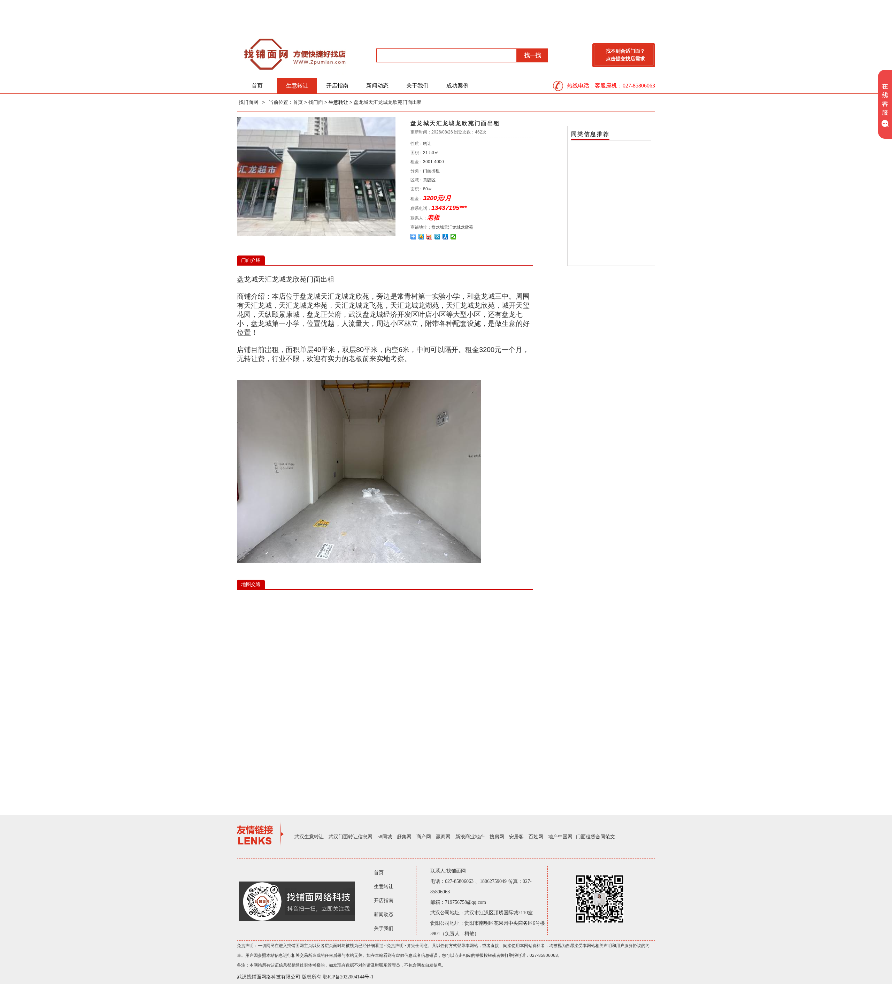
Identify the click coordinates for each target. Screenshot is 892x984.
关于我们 (417, 86)
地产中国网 (560, 836)
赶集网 (404, 836)
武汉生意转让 (309, 836)
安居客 (516, 836)
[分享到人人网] (445, 236)
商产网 (423, 836)
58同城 (384, 836)
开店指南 (337, 86)
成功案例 (457, 86)
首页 (257, 86)
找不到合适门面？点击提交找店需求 (625, 54)
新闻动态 (377, 86)
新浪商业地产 (470, 836)
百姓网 (536, 836)
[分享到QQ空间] (421, 236)
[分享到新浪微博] (429, 236)
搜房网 (497, 836)
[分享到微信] (453, 236)
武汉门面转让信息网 (350, 836)
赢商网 (443, 836)
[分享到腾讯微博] (437, 236)
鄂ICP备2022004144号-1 (348, 976)
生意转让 (297, 86)
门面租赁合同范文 (595, 836)
